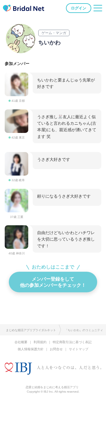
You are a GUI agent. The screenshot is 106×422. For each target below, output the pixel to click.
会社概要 (20, 342)
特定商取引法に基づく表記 (72, 342)
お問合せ (56, 349)
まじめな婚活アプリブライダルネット (31, 330)
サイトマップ (78, 349)
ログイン (78, 8)
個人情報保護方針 (31, 349)
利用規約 (40, 342)
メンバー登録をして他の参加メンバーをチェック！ (53, 282)
